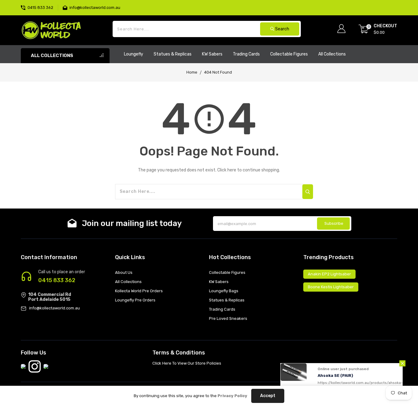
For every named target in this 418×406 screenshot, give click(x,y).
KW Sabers (219, 281)
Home (191, 72)
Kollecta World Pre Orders (139, 291)
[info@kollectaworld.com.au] (66, 7)
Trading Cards (222, 309)
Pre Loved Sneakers (228, 318)
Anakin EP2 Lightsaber (329, 274)
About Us (123, 272)
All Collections (128, 281)
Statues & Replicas (226, 300)
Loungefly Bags (223, 291)
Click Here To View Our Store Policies (186, 363)
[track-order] (396, 3)
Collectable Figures (227, 272)
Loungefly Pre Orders (135, 300)
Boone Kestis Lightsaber (331, 287)
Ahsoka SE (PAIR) (335, 375)
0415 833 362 (56, 280)
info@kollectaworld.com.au (54, 308)
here (231, 170)
